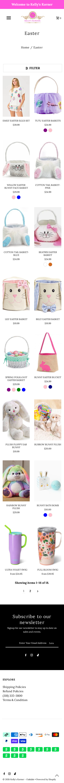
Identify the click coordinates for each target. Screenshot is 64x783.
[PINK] (50, 130)
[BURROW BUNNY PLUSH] (47, 419)
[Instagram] (31, 656)
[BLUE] (18, 197)
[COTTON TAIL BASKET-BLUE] (16, 227)
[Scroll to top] (56, 775)
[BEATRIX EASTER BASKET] (47, 227)
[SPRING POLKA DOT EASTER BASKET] (16, 352)
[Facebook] (25, 656)
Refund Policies (13, 691)
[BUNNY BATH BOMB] (47, 480)
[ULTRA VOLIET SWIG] (16, 545)
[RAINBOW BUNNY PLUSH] (16, 480)
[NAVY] (50, 387)
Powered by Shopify (46, 779)
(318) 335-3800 (12, 695)
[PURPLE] (45, 130)
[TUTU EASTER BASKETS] (47, 96)
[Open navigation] (8, 17)
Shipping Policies (14, 687)
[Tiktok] (38, 656)
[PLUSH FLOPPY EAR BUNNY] (16, 419)
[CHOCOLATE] (50, 264)
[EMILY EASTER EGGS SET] (16, 96)
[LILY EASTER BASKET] (16, 294)
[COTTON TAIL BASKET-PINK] (47, 160)
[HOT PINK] (45, 387)
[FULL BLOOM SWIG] (47, 545)
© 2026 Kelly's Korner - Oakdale (19, 779)
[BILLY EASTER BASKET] (47, 294)
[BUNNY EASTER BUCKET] (47, 352)
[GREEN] (18, 390)
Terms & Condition (15, 700)
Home (25, 47)
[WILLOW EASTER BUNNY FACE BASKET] (16, 160)
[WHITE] (45, 264)
